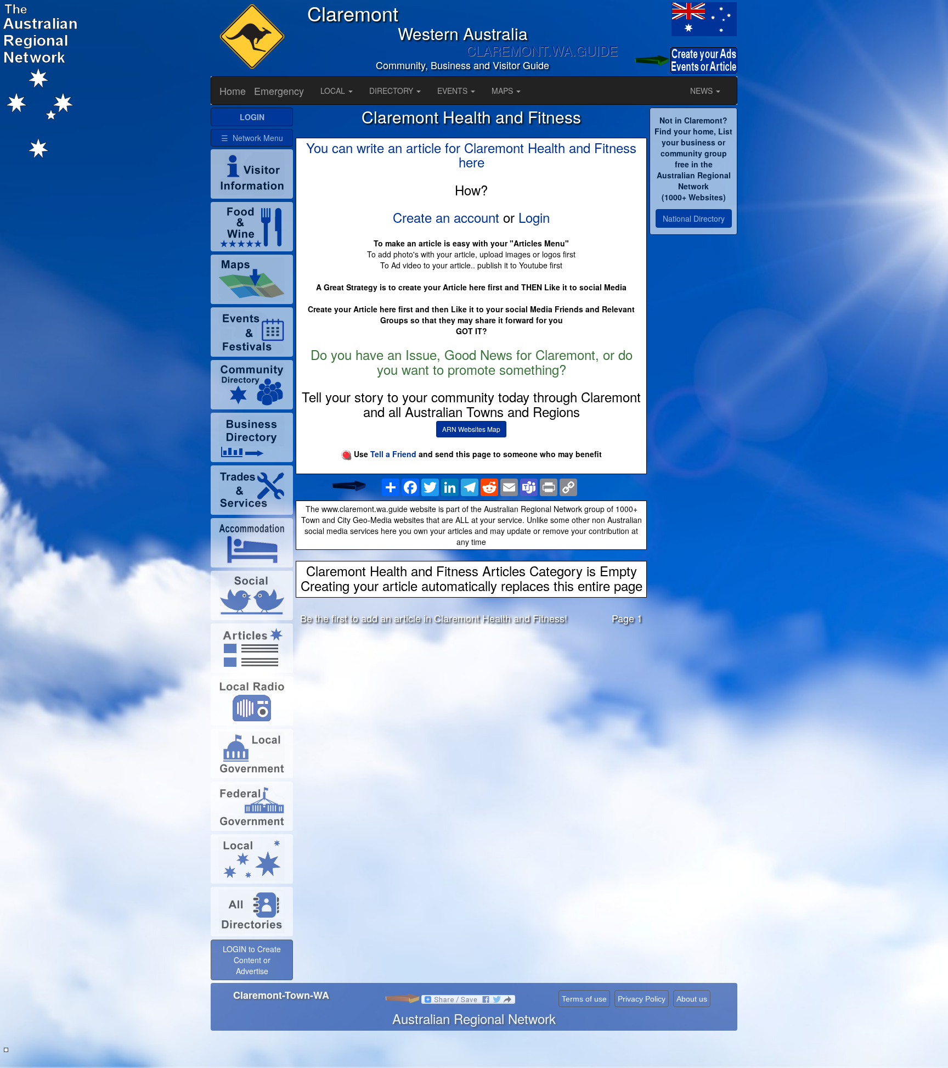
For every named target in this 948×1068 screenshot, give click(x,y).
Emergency (279, 90)
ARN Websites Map (471, 429)
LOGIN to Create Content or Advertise (252, 959)
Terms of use (584, 998)
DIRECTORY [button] (392, 90)
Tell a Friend (393, 453)
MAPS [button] (503, 90)
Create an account (446, 217)
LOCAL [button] (333, 90)
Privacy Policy (641, 998)
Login (534, 217)
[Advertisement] (471, 719)
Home (232, 90)
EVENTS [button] (453, 90)
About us (691, 998)
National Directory (694, 218)
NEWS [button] (702, 90)
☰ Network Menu (252, 137)
